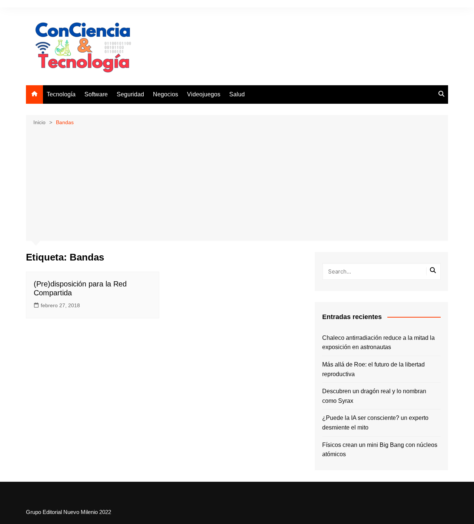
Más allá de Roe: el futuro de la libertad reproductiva (373, 369)
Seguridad (130, 94)
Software (96, 94)
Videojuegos (203, 94)
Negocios (165, 94)
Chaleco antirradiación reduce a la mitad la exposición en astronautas (378, 343)
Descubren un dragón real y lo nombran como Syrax (374, 396)
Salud (237, 94)
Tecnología (61, 94)
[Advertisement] (237, 183)
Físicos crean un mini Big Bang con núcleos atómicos (379, 450)
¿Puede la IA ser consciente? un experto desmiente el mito (375, 423)
